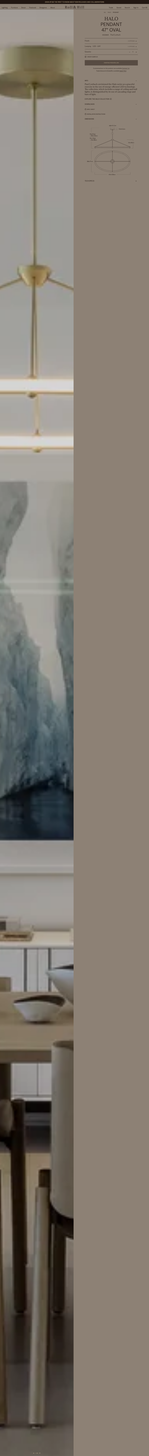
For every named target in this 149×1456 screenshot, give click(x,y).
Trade (111, 8)
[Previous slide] (34, 1453)
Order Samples (92, 57)
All (105, 12)
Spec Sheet (91, 109)
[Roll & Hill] (74, 7)
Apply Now (123, 71)
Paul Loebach (115, 35)
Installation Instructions (96, 114)
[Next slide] (39, 1453)
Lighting (5, 8)
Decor (23, 8)
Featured (32, 8)
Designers (43, 8)
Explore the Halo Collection (97, 99)
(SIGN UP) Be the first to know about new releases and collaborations (74, 2)
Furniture (14, 8)
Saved (119, 8)
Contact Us (125, 68)
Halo (109, 12)
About (52, 8)
